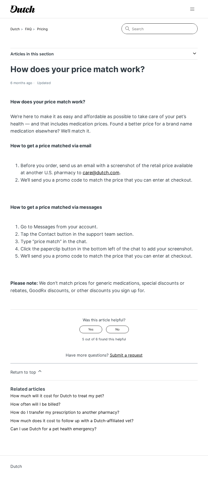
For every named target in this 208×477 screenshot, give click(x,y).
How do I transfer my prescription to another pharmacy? (64, 412)
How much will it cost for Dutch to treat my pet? (57, 395)
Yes (90, 329)
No (117, 329)
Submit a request (126, 355)
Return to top (23, 372)
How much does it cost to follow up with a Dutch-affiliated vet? (71, 420)
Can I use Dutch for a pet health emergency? (53, 428)
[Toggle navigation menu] (192, 9)
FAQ (28, 29)
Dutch (15, 29)
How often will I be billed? (35, 404)
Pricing (42, 29)
